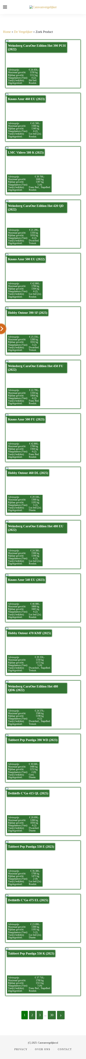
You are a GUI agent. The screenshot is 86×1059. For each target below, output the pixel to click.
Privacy (21, 1049)
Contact (65, 1049)
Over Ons (42, 1049)
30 (51, 1015)
